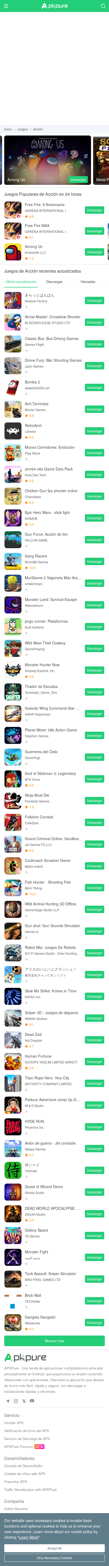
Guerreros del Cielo (41, 751)
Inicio (8, 129)
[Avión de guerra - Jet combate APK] (13, 1148)
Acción (38, 129)
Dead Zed (33, 1034)
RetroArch (33, 425)
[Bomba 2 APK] (13, 387)
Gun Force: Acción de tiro (46, 534)
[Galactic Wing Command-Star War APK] (13, 713)
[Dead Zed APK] (13, 1040)
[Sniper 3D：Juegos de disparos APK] (13, 1018)
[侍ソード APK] (13, 1170)
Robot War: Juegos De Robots (50, 947)
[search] (103, 6)
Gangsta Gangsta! (40, 1317)
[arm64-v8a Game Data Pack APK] (13, 474)
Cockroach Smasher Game (47, 860)
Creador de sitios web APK (25, 1473)
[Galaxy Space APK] (13, 1235)
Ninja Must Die (37, 795)
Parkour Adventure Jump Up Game (53, 1099)
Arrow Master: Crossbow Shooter (52, 316)
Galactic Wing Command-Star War (53, 708)
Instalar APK (14, 1422)
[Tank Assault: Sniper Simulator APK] (13, 1279)
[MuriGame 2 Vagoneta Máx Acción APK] (13, 583)
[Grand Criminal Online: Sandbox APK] (13, 844)
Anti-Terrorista (36, 403)
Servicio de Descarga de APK (27, 1438)
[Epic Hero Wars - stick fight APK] (13, 518)
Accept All (54, 1548)
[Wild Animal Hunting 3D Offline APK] (13, 909)
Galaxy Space (36, 1230)
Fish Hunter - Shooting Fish (48, 882)
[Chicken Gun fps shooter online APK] (13, 496)
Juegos (22, 129)
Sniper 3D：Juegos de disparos (51, 1012)
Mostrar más (54, 1340)
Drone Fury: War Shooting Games (53, 360)
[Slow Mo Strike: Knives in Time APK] (13, 996)
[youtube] (32, 1401)
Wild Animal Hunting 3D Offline (50, 903)
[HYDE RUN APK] (13, 1127)
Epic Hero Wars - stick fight (47, 512)
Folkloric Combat (39, 816)
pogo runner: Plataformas (46, 621)
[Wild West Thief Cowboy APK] (13, 648)
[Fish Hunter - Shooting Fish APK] (13, 887)
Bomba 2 (32, 382)
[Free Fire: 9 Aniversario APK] (13, 210)
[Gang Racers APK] (13, 561)
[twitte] (24, 1401)
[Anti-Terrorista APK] (13, 409)
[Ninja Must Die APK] (13, 800)
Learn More (28, 1537)
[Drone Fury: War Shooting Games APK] (13, 365)
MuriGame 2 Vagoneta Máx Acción (53, 577)
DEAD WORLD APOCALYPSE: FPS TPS (53, 1208)
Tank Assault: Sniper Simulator (50, 1273)
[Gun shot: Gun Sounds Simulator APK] (13, 931)
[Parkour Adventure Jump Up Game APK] (13, 1105)
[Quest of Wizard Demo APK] (13, 1192)
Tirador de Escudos (41, 686)
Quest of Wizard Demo (44, 1186)
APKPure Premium (18, 1446)
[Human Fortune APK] (13, 1061)
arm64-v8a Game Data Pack (49, 469)
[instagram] (15, 1401)
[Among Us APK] (47, 160)
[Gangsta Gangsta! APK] (13, 1322)
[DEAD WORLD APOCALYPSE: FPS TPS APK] (13, 1214)
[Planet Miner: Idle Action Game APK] (13, 735)
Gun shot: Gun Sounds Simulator (52, 925)
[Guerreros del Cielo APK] (13, 757)
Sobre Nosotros (16, 1508)
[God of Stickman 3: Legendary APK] (13, 779)
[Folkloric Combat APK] (13, 822)
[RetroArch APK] (13, 431)
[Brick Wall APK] (13, 1301)
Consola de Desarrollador (23, 1465)
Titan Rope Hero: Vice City (47, 1077)
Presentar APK (15, 1481)
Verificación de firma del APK (26, 1430)
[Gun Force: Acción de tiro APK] (13, 539)
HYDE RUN (34, 1121)
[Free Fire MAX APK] (13, 231)
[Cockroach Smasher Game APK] (13, 866)
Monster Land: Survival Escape (51, 599)
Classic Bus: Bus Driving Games (52, 338)
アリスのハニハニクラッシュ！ (51, 969)
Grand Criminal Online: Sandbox (52, 838)
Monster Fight (36, 1251)
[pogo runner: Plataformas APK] (13, 626)
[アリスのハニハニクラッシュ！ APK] (13, 974)
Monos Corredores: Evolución (50, 447)
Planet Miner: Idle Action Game (51, 729)
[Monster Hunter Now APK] (13, 670)
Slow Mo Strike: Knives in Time (50, 990)
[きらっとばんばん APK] (13, 300)
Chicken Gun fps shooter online (51, 490)
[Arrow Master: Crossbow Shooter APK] (13, 322)
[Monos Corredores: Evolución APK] (13, 452)
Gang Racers (36, 556)
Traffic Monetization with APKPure (30, 1489)
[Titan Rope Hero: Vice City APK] (13, 1083)
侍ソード (32, 1164)
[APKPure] (54, 6)
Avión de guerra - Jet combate (50, 1143)
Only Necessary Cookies (54, 1557)
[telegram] (7, 1401)
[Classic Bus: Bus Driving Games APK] (13, 344)
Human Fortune (38, 1056)
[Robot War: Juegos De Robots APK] (13, 953)
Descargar (78, 179)
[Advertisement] (54, 67)
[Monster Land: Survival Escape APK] (13, 605)
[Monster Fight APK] (13, 1257)
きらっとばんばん (39, 295)
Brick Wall (33, 1295)
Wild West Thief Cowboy (45, 642)
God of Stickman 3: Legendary (50, 773)
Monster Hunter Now (42, 664)
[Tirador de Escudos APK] (13, 692)
